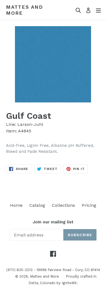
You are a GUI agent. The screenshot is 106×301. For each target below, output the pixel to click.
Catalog (37, 205)
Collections (63, 205)
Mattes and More (24, 10)
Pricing (89, 205)
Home (16, 205)
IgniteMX (69, 283)
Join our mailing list (53, 222)
